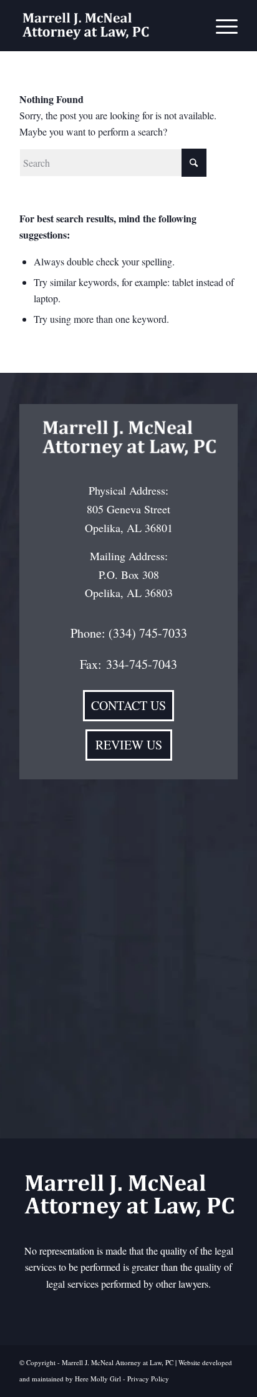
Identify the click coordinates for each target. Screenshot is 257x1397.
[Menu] (220, 26)
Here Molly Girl (98, 1378)
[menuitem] (220, 26)
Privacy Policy (148, 1378)
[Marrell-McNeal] (106, 26)
